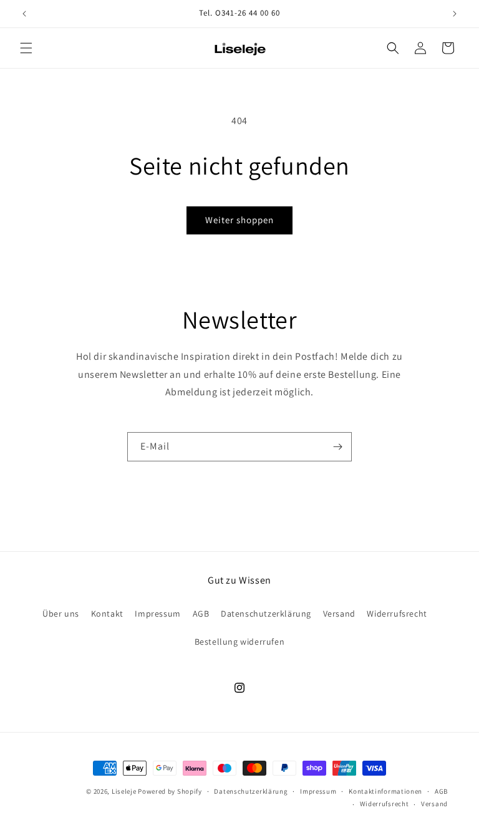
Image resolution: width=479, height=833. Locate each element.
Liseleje (124, 791)
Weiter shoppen (239, 220)
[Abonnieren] (337, 446)
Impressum (157, 613)
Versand (339, 613)
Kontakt (107, 613)
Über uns (60, 613)
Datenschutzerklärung (266, 613)
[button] (26, 48)
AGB (201, 613)
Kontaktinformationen (385, 791)
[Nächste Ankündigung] (454, 13)
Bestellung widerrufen (240, 641)
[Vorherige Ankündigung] (24, 13)
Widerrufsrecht (397, 613)
